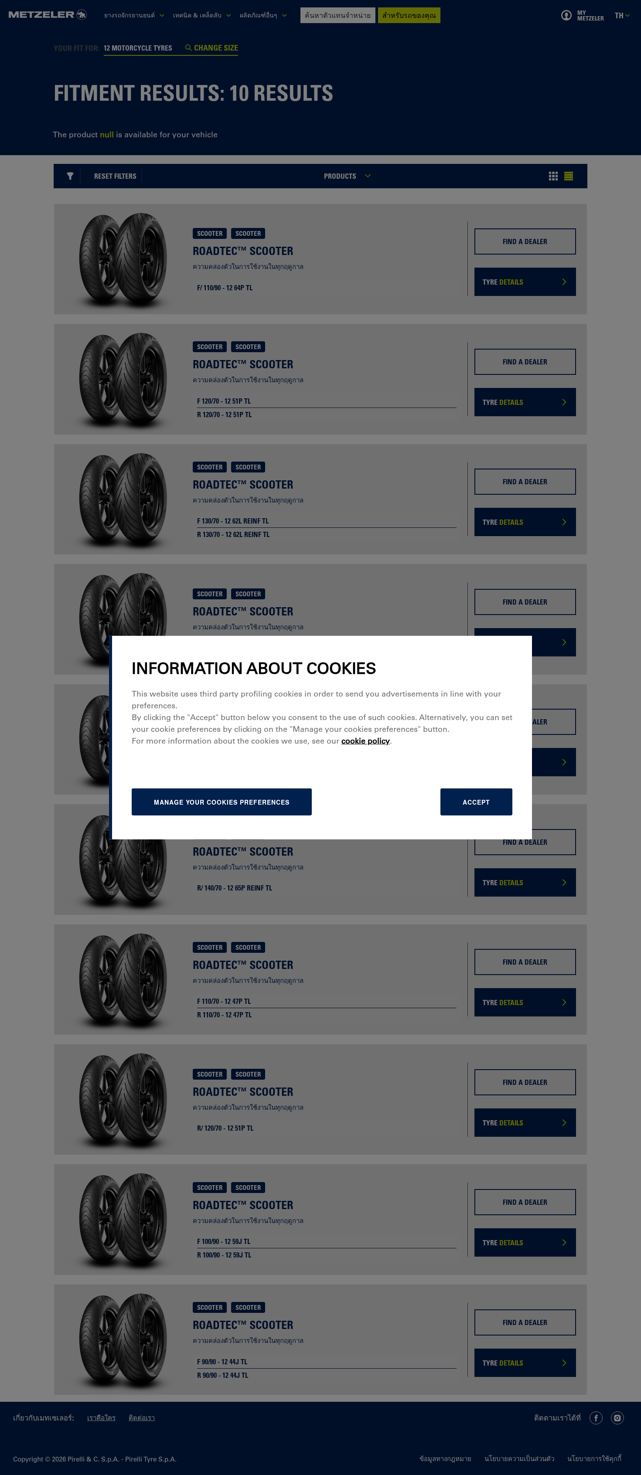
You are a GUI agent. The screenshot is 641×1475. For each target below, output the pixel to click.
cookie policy (365, 740)
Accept (476, 801)
